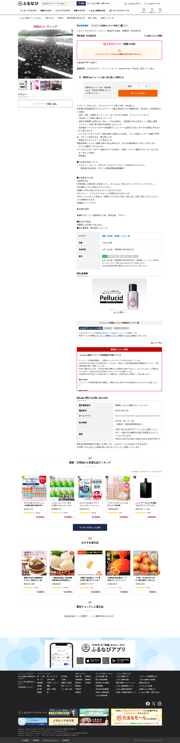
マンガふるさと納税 (145, 686)
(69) (148, 588)
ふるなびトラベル (153, 4)
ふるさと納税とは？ (122, 676)
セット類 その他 (66, 689)
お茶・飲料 (50, 679)
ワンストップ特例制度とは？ (148, 676)
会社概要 (26, 740)
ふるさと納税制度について (125, 686)
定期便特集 (99, 686)
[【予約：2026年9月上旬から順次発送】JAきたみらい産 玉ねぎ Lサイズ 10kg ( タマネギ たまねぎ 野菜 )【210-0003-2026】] (145, 563)
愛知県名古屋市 (29, 584)
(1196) (65, 513)
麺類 (48, 686)
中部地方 (60, 18)
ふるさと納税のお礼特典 (147, 679)
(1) (92, 588)
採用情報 (66, 740)
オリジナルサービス (121, 10)
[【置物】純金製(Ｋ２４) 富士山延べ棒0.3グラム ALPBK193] (90, 563)
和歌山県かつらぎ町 (142, 509)
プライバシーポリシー (51, 740)
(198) (149, 513)
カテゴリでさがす (62, 10)
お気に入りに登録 (154, 36)
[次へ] (158, 573)
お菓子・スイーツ (53, 683)
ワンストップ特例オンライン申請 (104, 26)
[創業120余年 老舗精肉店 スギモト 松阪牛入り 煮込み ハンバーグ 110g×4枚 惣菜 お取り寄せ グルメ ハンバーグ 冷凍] (34, 563)
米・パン (40, 679)
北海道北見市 (112, 584)
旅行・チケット (66, 686)
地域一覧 (78, 676)
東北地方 (78, 683)
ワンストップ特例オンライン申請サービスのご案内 (115, 336)
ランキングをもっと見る (90, 527)
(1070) (93, 513)
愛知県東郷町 (83, 25)
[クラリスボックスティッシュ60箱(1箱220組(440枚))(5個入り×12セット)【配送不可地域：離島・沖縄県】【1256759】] (34, 488)
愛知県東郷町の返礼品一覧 (75, 18)
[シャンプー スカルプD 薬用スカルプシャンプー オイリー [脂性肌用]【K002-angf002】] (145, 488)
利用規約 (36, 740)
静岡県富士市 (56, 509)
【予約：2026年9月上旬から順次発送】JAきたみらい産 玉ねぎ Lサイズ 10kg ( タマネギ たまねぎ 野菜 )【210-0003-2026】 (145, 579)
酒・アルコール (52, 676)
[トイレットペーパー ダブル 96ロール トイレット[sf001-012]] (62, 488)
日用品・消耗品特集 (102, 692)
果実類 (39, 686)
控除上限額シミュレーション (125, 683)
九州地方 (88, 683)
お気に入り (152, 12)
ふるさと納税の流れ (122, 679)
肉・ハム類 (41, 676)
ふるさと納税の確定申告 (124, 689)
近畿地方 (78, 692)
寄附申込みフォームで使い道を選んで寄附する (103, 77)
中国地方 (88, 676)
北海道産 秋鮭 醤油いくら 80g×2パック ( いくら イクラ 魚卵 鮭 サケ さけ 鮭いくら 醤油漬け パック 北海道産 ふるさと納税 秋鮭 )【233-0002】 (118, 579)
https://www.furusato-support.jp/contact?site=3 (137, 415)
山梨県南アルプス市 (87, 584)
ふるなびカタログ (134, 4)
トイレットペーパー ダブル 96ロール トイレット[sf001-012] (62, 504)
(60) (36, 588)
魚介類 (39, 689)
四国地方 (88, 679)
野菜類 (39, 692)
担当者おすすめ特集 (102, 683)
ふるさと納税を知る (97, 10)
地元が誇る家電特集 (102, 689)
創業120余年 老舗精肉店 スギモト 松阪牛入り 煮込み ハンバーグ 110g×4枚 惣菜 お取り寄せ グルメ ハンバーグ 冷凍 (34, 579)
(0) (120, 588)
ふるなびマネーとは (85, 62)
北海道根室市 (56, 584)
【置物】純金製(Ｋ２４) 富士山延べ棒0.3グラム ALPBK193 (90, 579)
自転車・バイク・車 (107, 18)
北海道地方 (79, 679)
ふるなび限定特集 (101, 695)
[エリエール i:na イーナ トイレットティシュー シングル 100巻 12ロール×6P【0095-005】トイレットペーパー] (90, 488)
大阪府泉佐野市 (113, 509)
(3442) (65, 588)
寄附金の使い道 (144, 683)
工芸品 (63, 679)
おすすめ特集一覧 (101, 676)
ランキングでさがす (28, 10)
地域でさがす (45, 10)
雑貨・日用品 (92, 18)
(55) (120, 513)
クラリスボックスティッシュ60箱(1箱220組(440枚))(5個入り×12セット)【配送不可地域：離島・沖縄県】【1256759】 (34, 504)
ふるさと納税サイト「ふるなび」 (31, 18)
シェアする (157, 343)
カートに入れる (138, 93)
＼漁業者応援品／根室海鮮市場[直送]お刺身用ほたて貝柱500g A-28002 (62, 579)
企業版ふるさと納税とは (147, 689)
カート (160, 12)
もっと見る (118, 312)
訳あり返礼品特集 (101, 679)
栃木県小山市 (28, 509)
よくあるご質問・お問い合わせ (99, 3)
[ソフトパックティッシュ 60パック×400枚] (118, 488)
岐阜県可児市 (84, 509)
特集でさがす (79, 10)
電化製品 (40, 683)
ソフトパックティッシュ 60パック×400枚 (118, 504)
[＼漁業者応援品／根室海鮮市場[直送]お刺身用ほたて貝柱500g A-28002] (62, 563)
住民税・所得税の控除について (126, 692)
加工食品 (64, 676)
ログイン (143, 12)
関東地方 (78, 686)
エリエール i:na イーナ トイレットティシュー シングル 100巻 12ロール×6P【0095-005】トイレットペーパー (89, 504)
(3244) (37, 513)
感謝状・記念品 (66, 683)
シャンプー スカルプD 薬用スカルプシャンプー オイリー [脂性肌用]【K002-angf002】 (145, 504)
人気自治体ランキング (25, 687)
